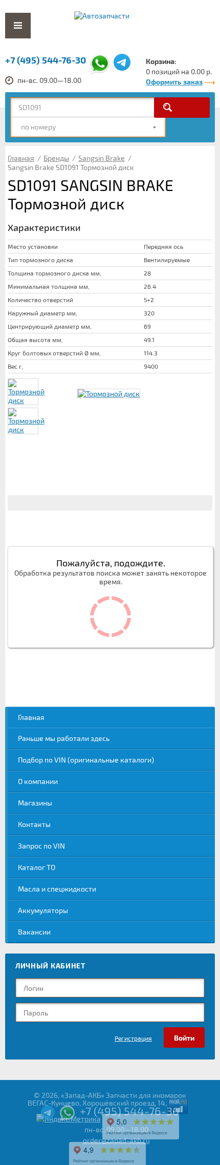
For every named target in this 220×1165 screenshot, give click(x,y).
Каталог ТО (36, 867)
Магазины (35, 802)
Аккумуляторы (43, 910)
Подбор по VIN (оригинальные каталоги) (86, 759)
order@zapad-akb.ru (116, 1140)
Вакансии (34, 931)
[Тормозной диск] (108, 393)
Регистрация (133, 1038)
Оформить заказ (174, 81)
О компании (38, 781)
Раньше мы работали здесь (63, 738)
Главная (31, 717)
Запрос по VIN (41, 845)
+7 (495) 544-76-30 (45, 59)
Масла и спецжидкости (57, 888)
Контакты (34, 824)
